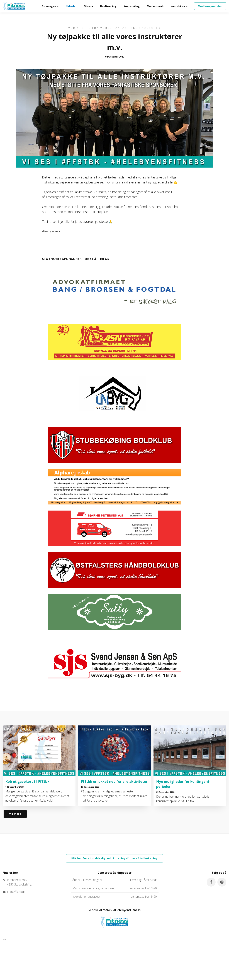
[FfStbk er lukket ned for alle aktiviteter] (114, 750)
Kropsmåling (131, 6)
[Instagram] (221, 882)
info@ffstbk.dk (16, 892)
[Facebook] (211, 882)
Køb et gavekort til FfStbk (27, 781)
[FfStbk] (114, 931)
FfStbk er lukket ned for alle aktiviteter (114, 781)
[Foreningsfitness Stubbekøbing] (14, 6)
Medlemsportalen (210, 6)
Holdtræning (108, 6)
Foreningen (49, 6)
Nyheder (71, 6)
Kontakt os (178, 6)
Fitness (88, 6)
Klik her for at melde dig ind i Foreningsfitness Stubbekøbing (114, 858)
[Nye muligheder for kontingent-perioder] (190, 750)
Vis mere (15, 813)
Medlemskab (155, 6)
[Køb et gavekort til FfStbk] (39, 750)
